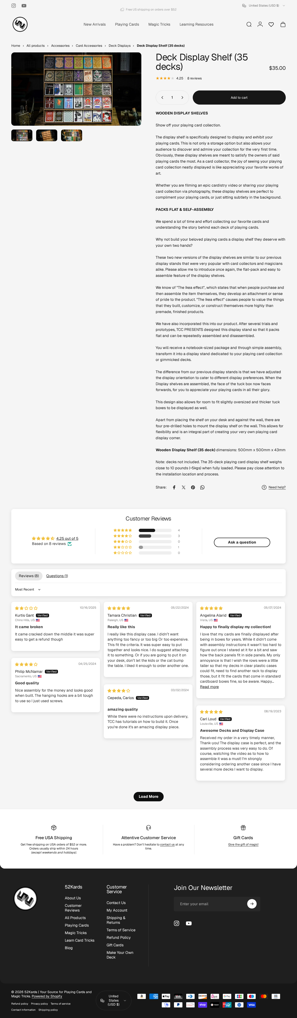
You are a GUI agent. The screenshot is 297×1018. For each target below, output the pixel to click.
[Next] (129, 96)
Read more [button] (209, 686)
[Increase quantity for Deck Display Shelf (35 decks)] (183, 97)
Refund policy (19, 1003)
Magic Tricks (76, 933)
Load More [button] (148, 796)
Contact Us (116, 903)
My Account (117, 910)
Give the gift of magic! (243, 844)
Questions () (57, 575)
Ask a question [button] (242, 542)
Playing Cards (77, 925)
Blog (69, 948)
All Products (75, 918)
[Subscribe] (252, 903)
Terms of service (60, 1003)
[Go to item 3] (71, 135)
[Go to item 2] (46, 135)
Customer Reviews (73, 908)
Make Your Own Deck (120, 955)
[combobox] (264, 5)
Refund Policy (119, 937)
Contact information (23, 1009)
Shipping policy (48, 1009)
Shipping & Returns (116, 920)
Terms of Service (121, 930)
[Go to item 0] (21, 135)
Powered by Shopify (47, 996)
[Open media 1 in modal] (76, 89)
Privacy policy (39, 1003)
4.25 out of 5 (67, 538)
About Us (73, 898)
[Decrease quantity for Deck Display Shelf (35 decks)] (161, 97)
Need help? (277, 487)
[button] (123, 530)
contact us (167, 844)
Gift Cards (243, 837)
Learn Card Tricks (79, 940)
